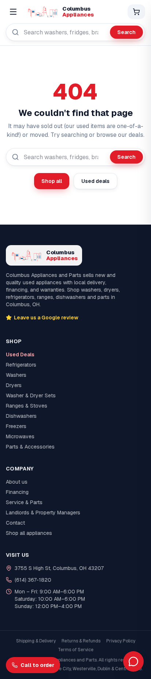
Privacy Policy (120, 641)
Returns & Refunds (81, 641)
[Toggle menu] (13, 11)
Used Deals (20, 354)
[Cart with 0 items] (136, 11)
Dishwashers (21, 416)
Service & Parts (24, 502)
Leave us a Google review (46, 317)
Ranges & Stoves (26, 405)
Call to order (37, 665)
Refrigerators (21, 364)
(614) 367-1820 (33, 580)
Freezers (16, 426)
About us (16, 482)
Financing (17, 492)
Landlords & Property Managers (43, 512)
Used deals (95, 181)
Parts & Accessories (30, 446)
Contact (15, 522)
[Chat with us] (133, 661)
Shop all (51, 181)
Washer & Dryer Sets (31, 395)
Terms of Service (75, 650)
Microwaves (20, 436)
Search (126, 32)
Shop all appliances (29, 533)
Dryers (14, 385)
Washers (16, 375)
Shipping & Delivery (36, 641)
